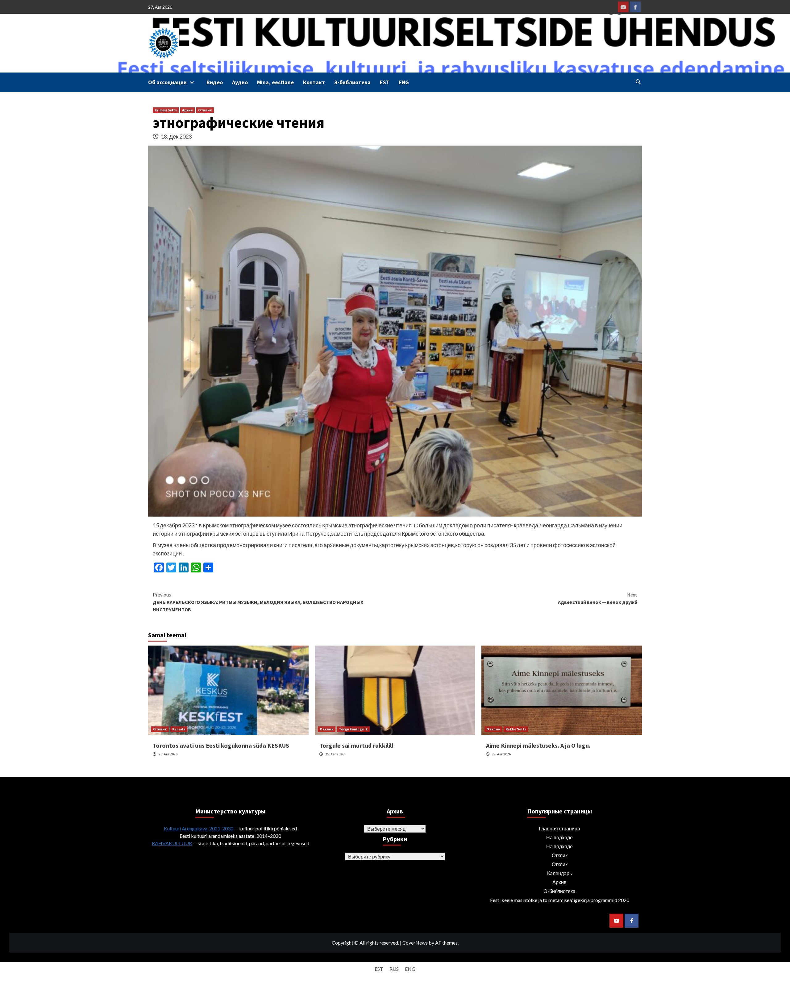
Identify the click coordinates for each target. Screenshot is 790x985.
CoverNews (415, 943)
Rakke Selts (515, 729)
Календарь (559, 873)
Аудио (240, 82)
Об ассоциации (167, 82)
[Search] (638, 82)
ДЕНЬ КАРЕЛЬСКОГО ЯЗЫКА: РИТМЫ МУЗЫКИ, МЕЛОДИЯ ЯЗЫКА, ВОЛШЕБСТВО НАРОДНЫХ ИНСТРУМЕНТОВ (258, 602)
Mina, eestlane (275, 82)
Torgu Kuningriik (353, 729)
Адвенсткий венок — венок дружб (597, 598)
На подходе (559, 837)
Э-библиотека (352, 82)
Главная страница (559, 828)
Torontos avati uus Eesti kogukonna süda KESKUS (221, 745)
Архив (187, 110)
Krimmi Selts (166, 110)
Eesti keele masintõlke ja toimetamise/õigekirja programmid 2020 (559, 900)
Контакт (314, 82)
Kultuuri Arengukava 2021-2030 (198, 828)
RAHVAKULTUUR (172, 843)
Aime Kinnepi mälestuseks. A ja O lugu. (538, 745)
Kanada (178, 729)
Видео (214, 82)
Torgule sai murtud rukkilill (356, 745)
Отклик (205, 110)
